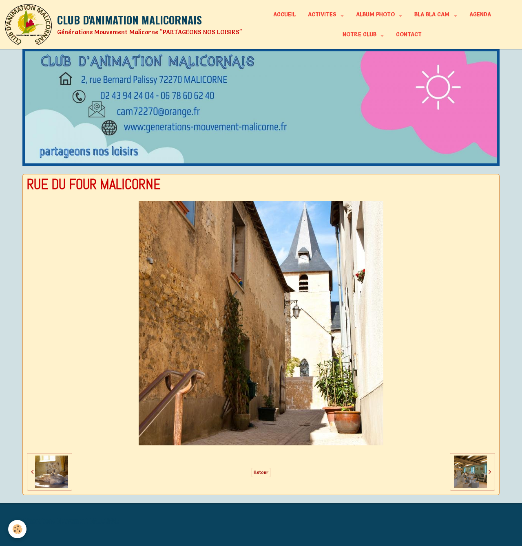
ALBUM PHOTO (376, 14)
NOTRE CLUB (360, 34)
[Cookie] (17, 529)
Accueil (284, 14)
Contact (409, 34)
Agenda (480, 14)
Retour (261, 472)
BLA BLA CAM (432, 14)
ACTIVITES (323, 14)
